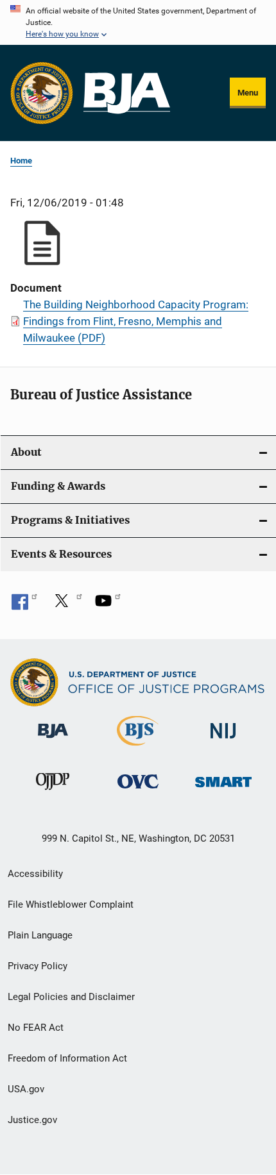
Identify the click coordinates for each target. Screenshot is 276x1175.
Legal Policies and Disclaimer (71, 997)
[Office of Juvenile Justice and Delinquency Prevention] (52, 792)
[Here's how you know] (138, 22)
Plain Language (40, 935)
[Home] (126, 93)
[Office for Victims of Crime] (138, 790)
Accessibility (35, 873)
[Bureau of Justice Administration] (53, 740)
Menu (247, 92)
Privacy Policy (37, 966)
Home (21, 160)
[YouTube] (108, 605)
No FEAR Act (36, 1027)
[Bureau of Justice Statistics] (138, 748)
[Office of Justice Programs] (41, 93)
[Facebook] (24, 605)
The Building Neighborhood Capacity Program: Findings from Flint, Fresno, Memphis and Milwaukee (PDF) (135, 321)
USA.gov (26, 1089)
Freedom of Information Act (67, 1058)
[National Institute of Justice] (223, 741)
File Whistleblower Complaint (71, 904)
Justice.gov (32, 1120)
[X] (66, 605)
